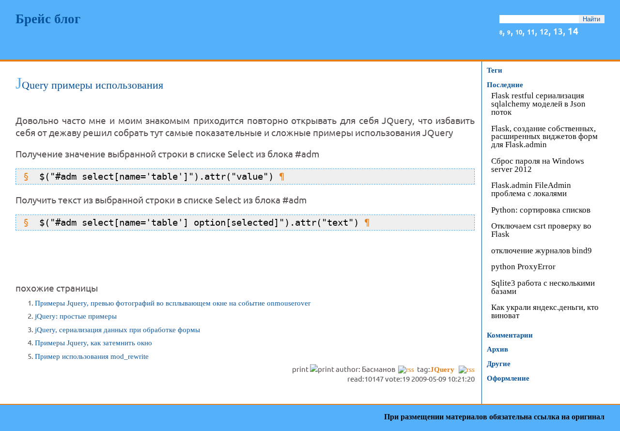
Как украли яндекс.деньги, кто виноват (545, 312)
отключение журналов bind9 (541, 251)
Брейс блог (48, 19)
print (301, 368)
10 (518, 32)
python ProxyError (523, 267)
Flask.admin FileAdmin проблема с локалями (531, 190)
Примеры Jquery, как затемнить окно (93, 343)
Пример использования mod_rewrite (92, 356)
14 (573, 30)
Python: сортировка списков (540, 210)
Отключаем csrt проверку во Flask (541, 230)
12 (544, 31)
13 (558, 31)
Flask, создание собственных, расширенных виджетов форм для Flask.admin (544, 137)
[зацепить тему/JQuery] (467, 369)
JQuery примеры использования (89, 85)
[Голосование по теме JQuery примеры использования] (245, 388)
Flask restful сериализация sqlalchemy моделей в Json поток (538, 104)
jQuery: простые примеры (76, 316)
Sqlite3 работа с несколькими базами (543, 287)
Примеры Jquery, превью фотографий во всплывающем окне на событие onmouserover (172, 303)
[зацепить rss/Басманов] (406, 369)
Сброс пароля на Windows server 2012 (537, 165)
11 (531, 31)
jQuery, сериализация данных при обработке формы (117, 330)
